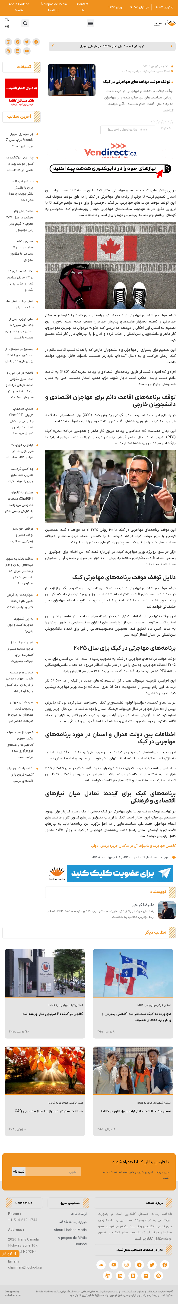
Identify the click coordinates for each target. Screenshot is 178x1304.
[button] (90, 23)
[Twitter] (27, 42)
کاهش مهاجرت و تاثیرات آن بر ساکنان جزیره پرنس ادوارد (133, 845)
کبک (117, 857)
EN (7, 20)
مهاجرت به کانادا (131, 71)
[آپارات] (8, 51)
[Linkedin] (17, 51)
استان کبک (149, 71)
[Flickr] (145, 1275)
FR (7, 27)
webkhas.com (13, 1295)
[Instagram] (8, 42)
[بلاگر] (133, 1275)
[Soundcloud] (101, 1264)
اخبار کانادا (145, 857)
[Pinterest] (158, 1275)
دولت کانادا (129, 857)
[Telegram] (17, 42)
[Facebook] (36, 42)
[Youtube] (27, 51)
